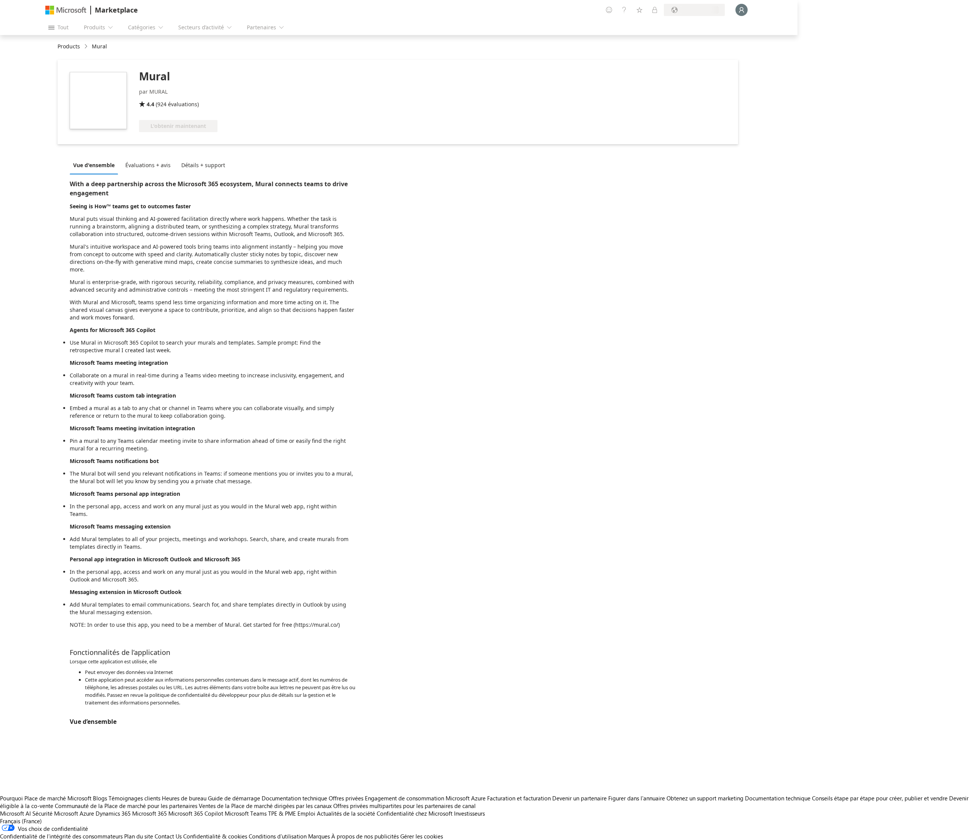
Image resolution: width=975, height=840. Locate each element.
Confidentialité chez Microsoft (414, 813)
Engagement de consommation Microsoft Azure (426, 798)
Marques (319, 836)
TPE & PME (282, 813)
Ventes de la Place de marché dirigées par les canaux (265, 806)
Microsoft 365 (149, 813)
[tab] (96, 165)
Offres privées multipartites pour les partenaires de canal (404, 806)
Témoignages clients (134, 798)
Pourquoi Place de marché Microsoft (45, 798)
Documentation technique (294, 798)
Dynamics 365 (113, 813)
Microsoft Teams (246, 813)
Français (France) (21, 821)
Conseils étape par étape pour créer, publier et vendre (880, 798)
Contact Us (168, 836)
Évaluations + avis (148, 165)
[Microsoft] (65, 10)
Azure (87, 813)
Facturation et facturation (519, 798)
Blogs (100, 798)
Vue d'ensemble (94, 165)
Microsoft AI (15, 813)
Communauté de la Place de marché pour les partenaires (126, 806)
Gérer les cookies (421, 836)
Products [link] (69, 46)
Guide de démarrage (234, 798)
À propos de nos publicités (365, 836)
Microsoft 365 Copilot (195, 813)
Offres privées (346, 798)
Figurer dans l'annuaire (636, 798)
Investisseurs (469, 813)
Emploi (306, 813)
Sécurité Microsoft (55, 813)
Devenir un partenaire (579, 798)
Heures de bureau (184, 798)
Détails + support (203, 165)
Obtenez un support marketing (705, 798)
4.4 (150, 104)
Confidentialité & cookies (215, 836)
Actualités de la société (346, 813)
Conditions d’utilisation (278, 836)
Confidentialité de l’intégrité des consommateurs (61, 836)
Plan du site (138, 836)
